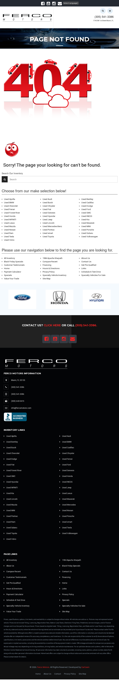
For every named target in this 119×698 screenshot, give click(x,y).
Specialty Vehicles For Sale (93, 275)
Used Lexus (9, 223)
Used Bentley (87, 199)
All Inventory (9, 258)
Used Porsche (87, 230)
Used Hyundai (49, 216)
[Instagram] (54, 4)
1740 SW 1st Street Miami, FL (103, 20)
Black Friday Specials (13, 261)
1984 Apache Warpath (52, 258)
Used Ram (8, 233)
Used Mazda (9, 226)
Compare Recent (50, 261)
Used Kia (85, 219)
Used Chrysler (49, 206)
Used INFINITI (10, 219)
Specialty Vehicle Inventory (54, 275)
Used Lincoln (48, 223)
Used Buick (48, 202)
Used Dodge (87, 206)
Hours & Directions (51, 268)
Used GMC (86, 213)
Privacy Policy (49, 272)
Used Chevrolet (11, 206)
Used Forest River (12, 213)
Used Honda (9, 216)
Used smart (48, 233)
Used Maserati (87, 223)
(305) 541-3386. (86, 325)
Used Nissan (9, 230)
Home (6, 268)
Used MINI (86, 226)
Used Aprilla (9, 199)
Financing (47, 265)
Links (83, 268)
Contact (57, 674)
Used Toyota (48, 236)
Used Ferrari (9, 209)
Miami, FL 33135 (18, 380)
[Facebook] (42, 4)
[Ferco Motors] (27, 17)
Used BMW (9, 202)
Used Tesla (9, 236)
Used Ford (86, 209)
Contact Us (86, 261)
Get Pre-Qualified (88, 265)
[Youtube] (48, 4)
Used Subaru (87, 233)
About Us (85, 258)
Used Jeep (47, 219)
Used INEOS (86, 216)
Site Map (47, 278)
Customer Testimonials (14, 265)
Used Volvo (9, 240)
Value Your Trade (11, 278)
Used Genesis (49, 213)
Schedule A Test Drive (91, 272)
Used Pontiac (49, 230)
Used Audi (47, 199)
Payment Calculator (12, 272)
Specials (8, 275)
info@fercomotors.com (21, 408)
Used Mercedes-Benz (52, 226)
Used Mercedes (69, 505)
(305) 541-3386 (104, 17)
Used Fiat (47, 209)
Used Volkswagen (89, 236)
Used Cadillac (87, 202)
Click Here (52, 325)
